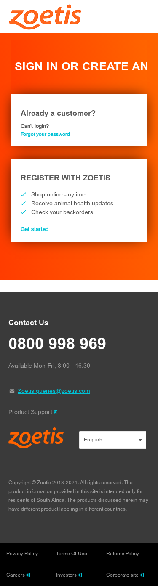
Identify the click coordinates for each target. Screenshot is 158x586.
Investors (66, 575)
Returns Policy (122, 553)
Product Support (30, 412)
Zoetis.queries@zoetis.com (54, 391)
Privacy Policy (22, 553)
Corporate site (122, 575)
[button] (113, 440)
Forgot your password (45, 134)
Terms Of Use (71, 553)
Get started (34, 229)
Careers (15, 575)
